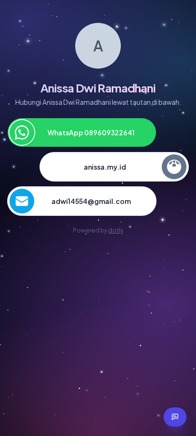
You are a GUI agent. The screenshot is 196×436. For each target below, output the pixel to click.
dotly (115, 230)
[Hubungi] (175, 416)
